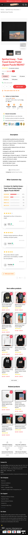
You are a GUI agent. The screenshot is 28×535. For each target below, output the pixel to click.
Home (2, 9)
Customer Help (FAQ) (6, 505)
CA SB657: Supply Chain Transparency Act (11, 489)
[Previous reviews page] (17, 277)
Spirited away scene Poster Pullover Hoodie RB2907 (20, 349)
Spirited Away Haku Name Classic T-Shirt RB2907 (7, 327)
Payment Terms (5, 499)
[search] (23, 5)
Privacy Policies (5, 485)
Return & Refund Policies (7, 501)
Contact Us (3, 503)
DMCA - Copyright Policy (7, 487)
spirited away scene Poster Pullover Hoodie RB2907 (20, 371)
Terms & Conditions (5, 483)
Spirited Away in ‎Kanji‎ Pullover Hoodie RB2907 (7, 349)
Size (3, 73)
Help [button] (25, 533)
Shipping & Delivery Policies (7, 496)
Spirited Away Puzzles (7, 12)
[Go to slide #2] (18, 53)
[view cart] (26, 5)
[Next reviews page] (24, 277)
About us (3, 480)
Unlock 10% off (3, 528)
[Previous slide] (3, 31)
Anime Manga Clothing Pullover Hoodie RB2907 (7, 371)
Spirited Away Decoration (13, 9)
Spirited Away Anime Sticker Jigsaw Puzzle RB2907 (7, 404)
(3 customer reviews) (14, 68)
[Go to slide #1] (10, 53)
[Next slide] (25, 31)
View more (14, 380)
